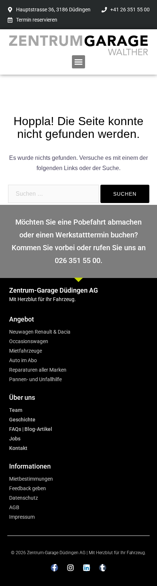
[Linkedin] (86, 567)
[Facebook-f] (54, 567)
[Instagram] (70, 567)
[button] (78, 61)
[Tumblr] (102, 567)
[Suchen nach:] (53, 194)
